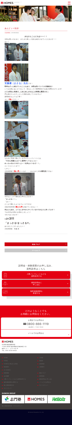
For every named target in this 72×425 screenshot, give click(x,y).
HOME (6, 357)
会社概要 (6, 376)
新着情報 (6, 373)
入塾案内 (41, 367)
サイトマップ (8, 388)
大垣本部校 (7, 32)
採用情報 (41, 376)
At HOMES (7, 370)
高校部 (41, 360)
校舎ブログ (42, 373)
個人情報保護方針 (9, 385)
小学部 (41, 357)
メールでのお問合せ (36, 333)
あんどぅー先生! (12, 28)
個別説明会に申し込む (45, 379)
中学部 (6, 360)
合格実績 (41, 364)
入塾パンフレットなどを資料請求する (15, 379)
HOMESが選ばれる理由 (11, 364)
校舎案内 (6, 367)
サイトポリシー (43, 385)
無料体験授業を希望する (11, 382)
